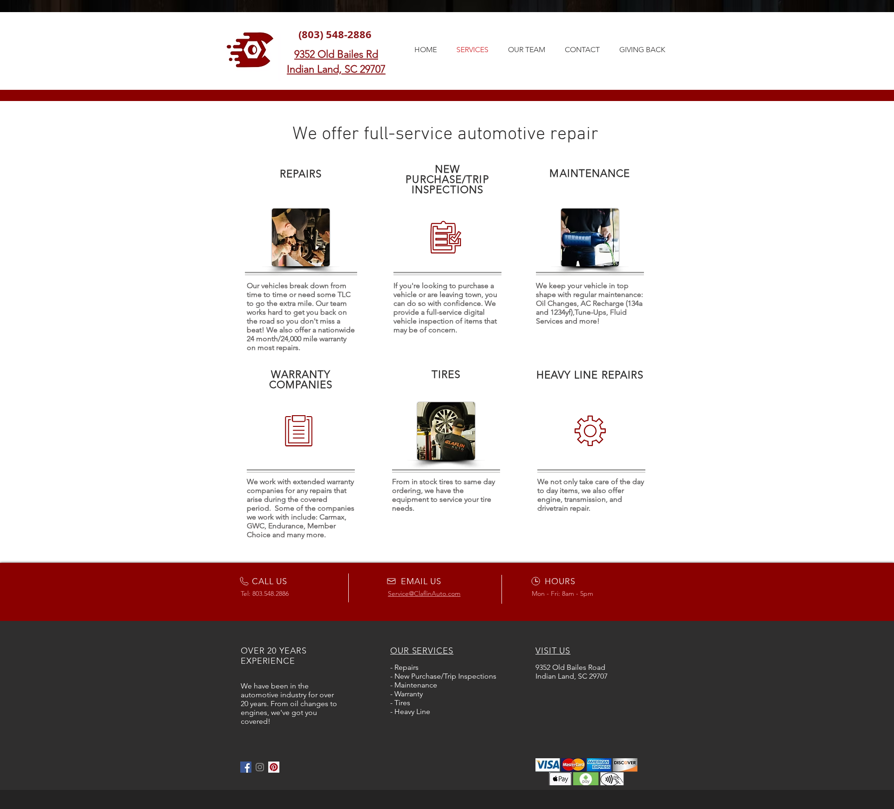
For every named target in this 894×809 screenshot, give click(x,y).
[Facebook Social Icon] (245, 767)
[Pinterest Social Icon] (273, 767)
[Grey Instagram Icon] (259, 767)
